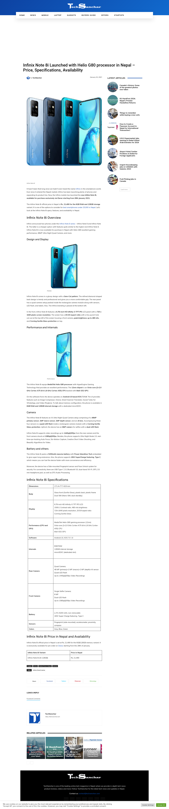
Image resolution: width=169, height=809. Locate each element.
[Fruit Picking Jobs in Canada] (112, 179)
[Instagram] (72, 799)
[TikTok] (90, 799)
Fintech (92, 745)
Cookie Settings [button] (148, 805)
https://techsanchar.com (52, 716)
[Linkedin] (78, 799)
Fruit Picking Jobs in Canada (128, 180)
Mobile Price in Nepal (45, 666)
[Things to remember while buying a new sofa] (112, 113)
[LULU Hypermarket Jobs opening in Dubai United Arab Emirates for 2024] (112, 140)
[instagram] (50, 720)
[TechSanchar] (28, 77)
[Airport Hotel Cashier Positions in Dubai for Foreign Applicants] (112, 153)
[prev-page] (28, 762)
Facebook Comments (33, 699)
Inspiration (73, 749)
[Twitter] (97, 799)
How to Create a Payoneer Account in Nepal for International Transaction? (92, 752)
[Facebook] (66, 799)
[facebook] (46, 720)
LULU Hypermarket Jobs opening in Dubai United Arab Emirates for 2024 (129, 140)
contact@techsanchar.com (89, 793)
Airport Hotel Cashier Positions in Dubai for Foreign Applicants (128, 153)
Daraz (60, 646)
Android (55, 666)
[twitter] (58, 720)
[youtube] (62, 720)
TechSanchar (37, 78)
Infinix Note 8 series (67, 224)
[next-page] (31, 762)
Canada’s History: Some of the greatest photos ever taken (36, 753)
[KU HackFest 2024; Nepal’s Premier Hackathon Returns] (112, 100)
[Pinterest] (84, 799)
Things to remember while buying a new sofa (73, 754)
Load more (124, 189)
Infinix (78, 189)
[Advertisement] (84, 36)
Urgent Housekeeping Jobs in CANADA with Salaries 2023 (128, 167)
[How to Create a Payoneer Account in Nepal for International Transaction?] (112, 126)
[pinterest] (54, 720)
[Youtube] (103, 799)
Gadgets (29, 666)
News (35, 747)
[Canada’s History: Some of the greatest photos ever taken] (112, 87)
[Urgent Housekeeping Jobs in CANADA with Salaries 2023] (112, 166)
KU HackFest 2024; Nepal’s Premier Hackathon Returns (55, 754)
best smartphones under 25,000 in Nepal (79, 207)
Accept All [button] (161, 805)
